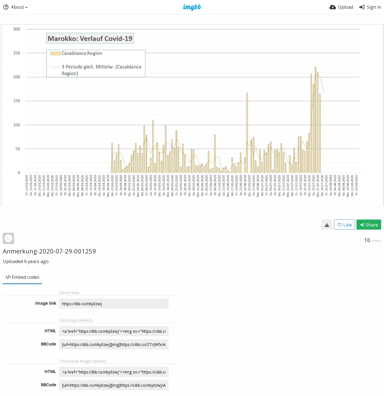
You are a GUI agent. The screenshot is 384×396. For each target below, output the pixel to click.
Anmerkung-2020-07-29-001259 (49, 251)
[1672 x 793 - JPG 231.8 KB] (327, 225)
